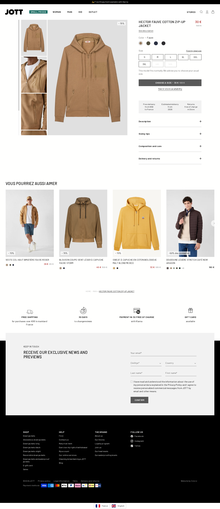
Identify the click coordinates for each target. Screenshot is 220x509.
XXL (12, 253)
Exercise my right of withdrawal (73, 447)
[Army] (148, 43)
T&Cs (75, 481)
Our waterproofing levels (106, 455)
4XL (35, 253)
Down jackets (29, 436)
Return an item (65, 443)
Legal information (61, 481)
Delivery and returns (90, 481)
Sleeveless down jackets (34, 439)
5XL (47, 253)
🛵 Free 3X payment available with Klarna (101, 2)
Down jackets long (31, 443)
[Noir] (163, 43)
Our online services (68, 455)
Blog (61, 463)
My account (64, 451)
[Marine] (156, 43)
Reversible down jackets (34, 455)
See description (146, 30)
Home (88, 291)
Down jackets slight (32, 451)
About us (99, 436)
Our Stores (100, 439)
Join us (98, 447)
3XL (24, 253)
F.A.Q (61, 436)
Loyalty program (102, 443)
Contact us (64, 439)
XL (47, 247)
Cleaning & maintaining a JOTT (72, 459)
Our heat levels (101, 451)
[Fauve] (141, 43)
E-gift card (28, 465)
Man (95, 291)
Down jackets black (31, 447)
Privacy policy (44, 481)
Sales (25, 469)
